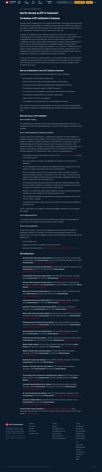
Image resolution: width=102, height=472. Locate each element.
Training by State (49, 2)
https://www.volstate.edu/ (37, 287)
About (77, 459)
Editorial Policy (79, 454)
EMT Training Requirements (59, 438)
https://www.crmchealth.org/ (32, 389)
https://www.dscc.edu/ (66, 333)
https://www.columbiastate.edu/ (69, 278)
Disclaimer (78, 449)
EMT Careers (40, 2)
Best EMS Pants (80, 428)
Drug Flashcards (80, 2)
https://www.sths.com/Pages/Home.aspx (68, 395)
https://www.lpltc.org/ (36, 380)
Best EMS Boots (80, 426)
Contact (78, 456)
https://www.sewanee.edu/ (31, 371)
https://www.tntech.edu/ (72, 340)
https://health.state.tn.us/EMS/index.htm (58, 408)
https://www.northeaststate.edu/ (44, 262)
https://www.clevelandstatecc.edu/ (34, 271)
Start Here (19, 2)
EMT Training (27, 2)
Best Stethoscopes (80, 431)
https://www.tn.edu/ (73, 309)
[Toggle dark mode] (95, 2)
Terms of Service (80, 452)
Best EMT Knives (80, 433)
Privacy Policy (79, 444)
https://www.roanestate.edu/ (32, 296)
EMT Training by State (57, 428)
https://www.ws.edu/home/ (32, 318)
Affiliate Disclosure (80, 447)
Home (21, 8)
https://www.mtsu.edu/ (30, 355)
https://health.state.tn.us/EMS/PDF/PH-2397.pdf (59, 248)
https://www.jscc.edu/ (66, 302)
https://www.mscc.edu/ (68, 347)
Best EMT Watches (80, 436)
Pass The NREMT (56, 433)
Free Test (89, 2)
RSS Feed (94, 466)
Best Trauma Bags (80, 438)
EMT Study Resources (57, 436)
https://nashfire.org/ (61, 362)
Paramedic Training (33, 433)
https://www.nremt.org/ (68, 155)
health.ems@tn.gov (31, 413)
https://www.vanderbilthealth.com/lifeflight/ (37, 404)
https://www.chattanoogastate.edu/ (34, 327)
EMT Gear (33, 2)
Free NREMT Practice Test (58, 431)
